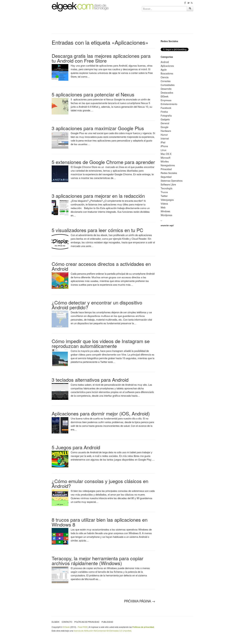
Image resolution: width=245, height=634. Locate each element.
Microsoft (165, 157)
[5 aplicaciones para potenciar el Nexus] (60, 106)
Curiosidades (167, 85)
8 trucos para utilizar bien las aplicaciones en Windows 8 (100, 522)
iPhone (164, 146)
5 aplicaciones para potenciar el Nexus (93, 94)
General (165, 123)
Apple (164, 69)
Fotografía (166, 115)
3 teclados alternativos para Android (90, 379)
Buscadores (167, 73)
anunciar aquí (167, 225)
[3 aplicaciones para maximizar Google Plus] (60, 139)
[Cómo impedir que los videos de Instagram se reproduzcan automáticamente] (60, 357)
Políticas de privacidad (86, 621)
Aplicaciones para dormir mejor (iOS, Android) (101, 413)
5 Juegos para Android (76, 447)
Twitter (164, 196)
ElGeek (164, 96)
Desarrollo (166, 88)
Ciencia (164, 77)
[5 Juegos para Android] (60, 458)
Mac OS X (166, 153)
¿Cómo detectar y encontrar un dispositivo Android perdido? (97, 305)
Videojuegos (167, 199)
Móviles (165, 161)
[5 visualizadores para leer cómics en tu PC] (60, 241)
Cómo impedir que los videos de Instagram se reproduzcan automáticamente (101, 343)
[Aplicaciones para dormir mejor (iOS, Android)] (60, 425)
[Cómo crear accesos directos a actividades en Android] (60, 280)
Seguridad (166, 176)
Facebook (166, 108)
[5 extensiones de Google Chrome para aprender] (60, 173)
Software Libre (168, 184)
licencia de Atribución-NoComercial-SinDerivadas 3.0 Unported (102, 630)
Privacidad (166, 169)
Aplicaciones (167, 65)
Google (164, 127)
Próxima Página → (139, 601)
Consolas (165, 81)
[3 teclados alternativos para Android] (60, 391)
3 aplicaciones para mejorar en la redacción (98, 195)
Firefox (164, 111)
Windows (165, 211)
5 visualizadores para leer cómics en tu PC (97, 230)
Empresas (166, 100)
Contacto (67, 621)
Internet (165, 138)
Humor (164, 134)
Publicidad (107, 621)
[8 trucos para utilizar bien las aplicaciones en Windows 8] (60, 536)
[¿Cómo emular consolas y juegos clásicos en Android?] (60, 497)
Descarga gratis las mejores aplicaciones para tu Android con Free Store (101, 58)
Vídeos (164, 203)
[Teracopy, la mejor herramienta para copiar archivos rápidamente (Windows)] (60, 574)
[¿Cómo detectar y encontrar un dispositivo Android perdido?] (60, 318)
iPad (163, 142)
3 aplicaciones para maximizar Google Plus (98, 128)
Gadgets (165, 119)
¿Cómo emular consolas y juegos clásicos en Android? (100, 483)
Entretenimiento (169, 104)
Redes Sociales (169, 173)
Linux (163, 150)
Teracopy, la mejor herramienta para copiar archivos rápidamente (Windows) (97, 560)
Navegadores (168, 165)
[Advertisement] (122, 23)
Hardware (166, 130)
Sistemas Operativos (171, 180)
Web (163, 207)
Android (165, 62)
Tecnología (166, 188)
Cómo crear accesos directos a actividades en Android (101, 266)
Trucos (164, 192)
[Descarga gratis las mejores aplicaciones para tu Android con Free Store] (60, 72)
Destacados (167, 92)
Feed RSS (82, 627)
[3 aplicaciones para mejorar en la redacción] (60, 207)
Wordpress (166, 215)
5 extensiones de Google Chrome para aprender (103, 161)
